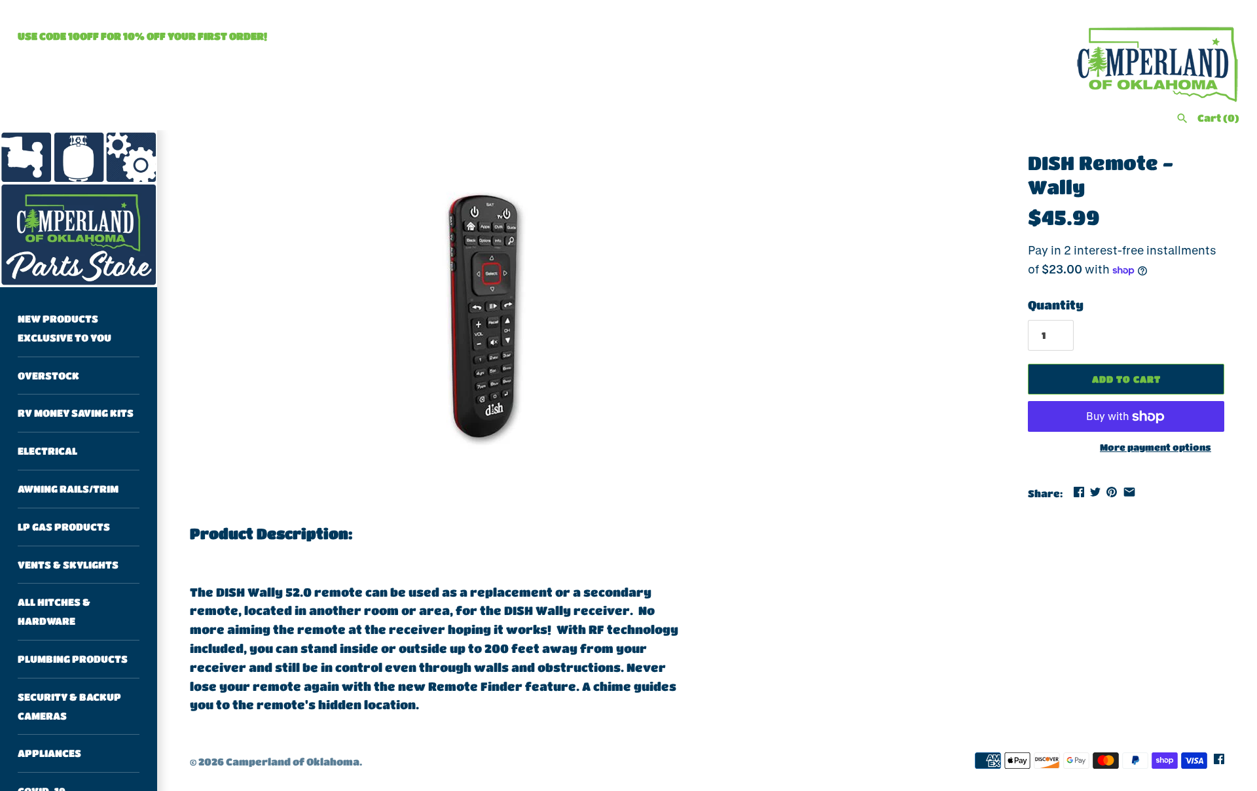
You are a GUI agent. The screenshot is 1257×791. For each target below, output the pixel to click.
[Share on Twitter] (1095, 492)
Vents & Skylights (68, 565)
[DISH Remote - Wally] (495, 314)
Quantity (1056, 304)
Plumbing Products (73, 659)
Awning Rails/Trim (68, 489)
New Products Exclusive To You (64, 328)
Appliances (49, 753)
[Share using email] (1129, 492)
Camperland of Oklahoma (292, 761)
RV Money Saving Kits (76, 413)
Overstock (48, 375)
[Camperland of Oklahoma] (78, 208)
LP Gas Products (64, 527)
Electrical (47, 451)
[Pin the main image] (1111, 492)
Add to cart (1126, 379)
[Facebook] (1219, 762)
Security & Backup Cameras (69, 706)
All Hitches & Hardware (54, 611)
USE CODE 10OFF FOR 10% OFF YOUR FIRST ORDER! (142, 36)
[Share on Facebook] (1079, 492)
